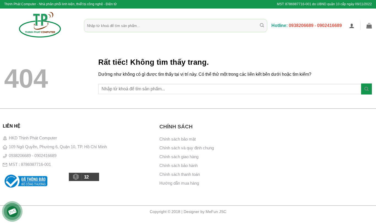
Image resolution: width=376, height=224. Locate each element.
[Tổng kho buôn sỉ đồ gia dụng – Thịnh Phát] (40, 24)
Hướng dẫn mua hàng (179, 183)
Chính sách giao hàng (178, 156)
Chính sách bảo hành (178, 165)
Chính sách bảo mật (177, 139)
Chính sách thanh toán (179, 174)
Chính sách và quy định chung (186, 147)
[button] (352, 26)
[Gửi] (261, 25)
